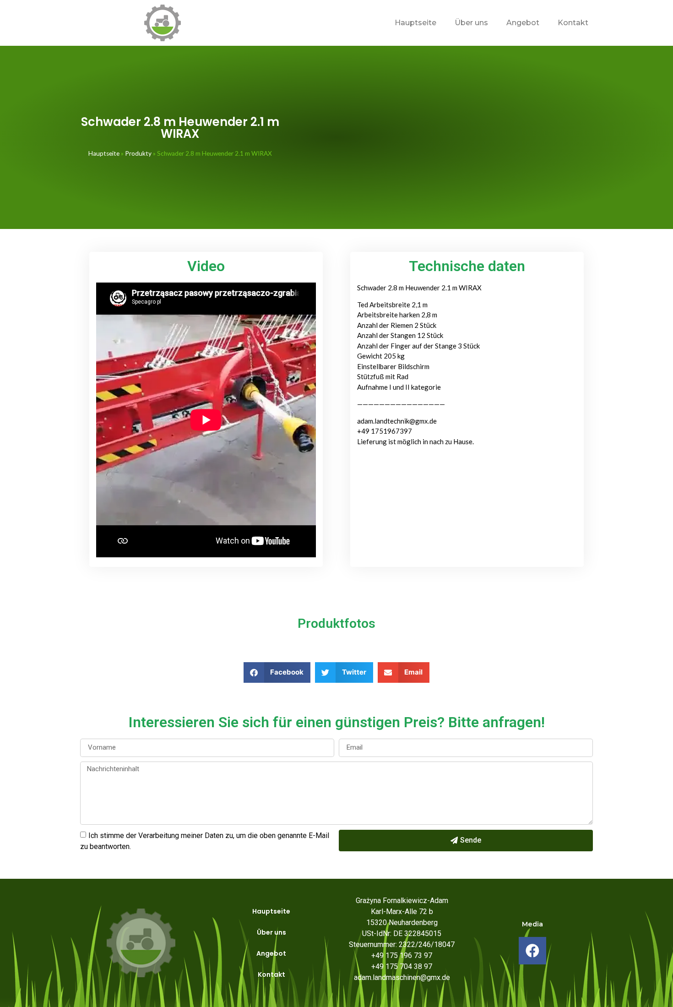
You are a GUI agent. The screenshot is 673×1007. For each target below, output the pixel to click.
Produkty (138, 153)
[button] (277, 672)
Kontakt (573, 22)
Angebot (522, 22)
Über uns (471, 22)
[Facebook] (532, 950)
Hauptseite (415, 22)
